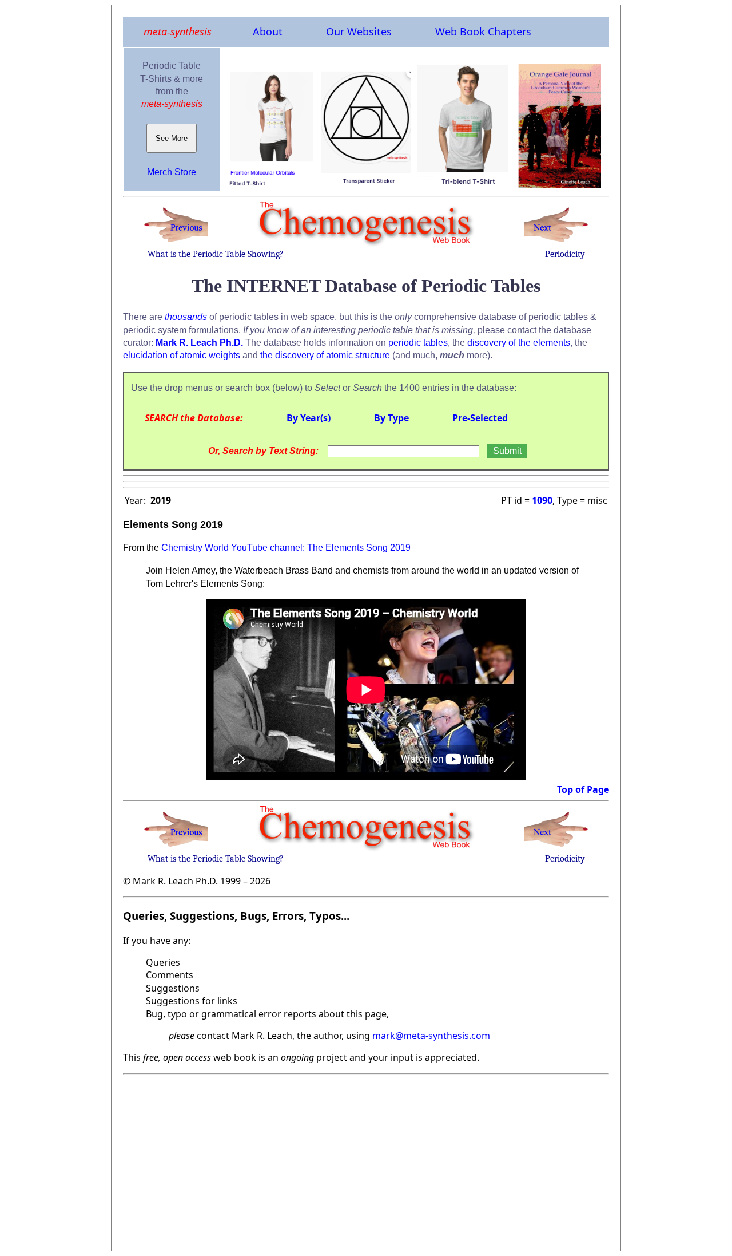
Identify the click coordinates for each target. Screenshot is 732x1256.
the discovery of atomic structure (325, 355)
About (268, 31)
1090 (542, 500)
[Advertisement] (366, 1159)
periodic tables (418, 342)
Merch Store (171, 172)
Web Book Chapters (483, 31)
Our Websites (359, 31)
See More (171, 138)
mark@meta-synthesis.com (431, 1035)
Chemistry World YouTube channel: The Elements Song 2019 (286, 547)
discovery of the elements (518, 342)
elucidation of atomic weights (181, 355)
